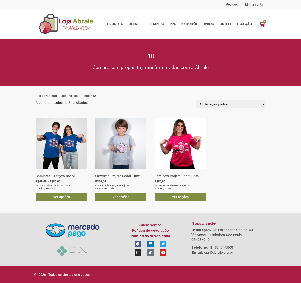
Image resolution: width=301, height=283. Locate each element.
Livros (208, 24)
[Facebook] (138, 244)
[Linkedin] (150, 244)
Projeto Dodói (183, 24)
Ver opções (61, 197)
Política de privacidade (150, 235)
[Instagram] (138, 252)
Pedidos (232, 4)
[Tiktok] (150, 252)
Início (39, 96)
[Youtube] (163, 252)
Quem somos (150, 225)
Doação (244, 24)
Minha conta (254, 4)
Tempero (156, 24)
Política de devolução (150, 230)
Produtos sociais (123, 24)
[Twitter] (163, 244)
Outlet (225, 24)
